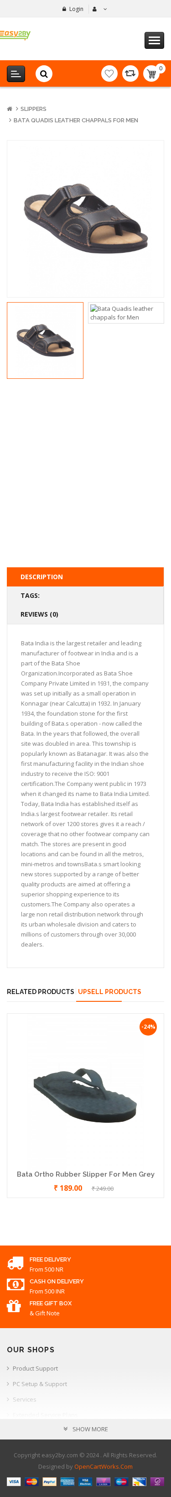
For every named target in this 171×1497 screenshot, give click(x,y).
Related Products (40, 991)
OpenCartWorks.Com (103, 1466)
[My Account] (99, 9)
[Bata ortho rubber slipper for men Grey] (85, 1091)
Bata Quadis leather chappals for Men (76, 120)
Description (42, 576)
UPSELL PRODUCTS (109, 991)
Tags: (30, 595)
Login (76, 9)
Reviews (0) (39, 614)
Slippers (34, 108)
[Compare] (130, 73)
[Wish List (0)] (109, 73)
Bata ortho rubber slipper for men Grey (86, 1174)
